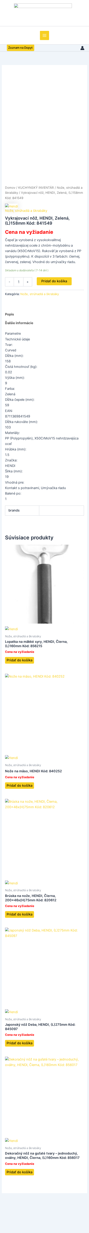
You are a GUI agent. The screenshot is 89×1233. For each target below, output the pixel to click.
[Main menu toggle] (44, 35)
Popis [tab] (9, 314)
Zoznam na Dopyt (20, 47)
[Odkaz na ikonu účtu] (82, 48)
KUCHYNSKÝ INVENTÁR (36, 187)
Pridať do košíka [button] (19, 660)
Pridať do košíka (54, 281)
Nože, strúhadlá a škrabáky (26, 211)
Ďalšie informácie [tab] (19, 323)
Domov (10, 187)
